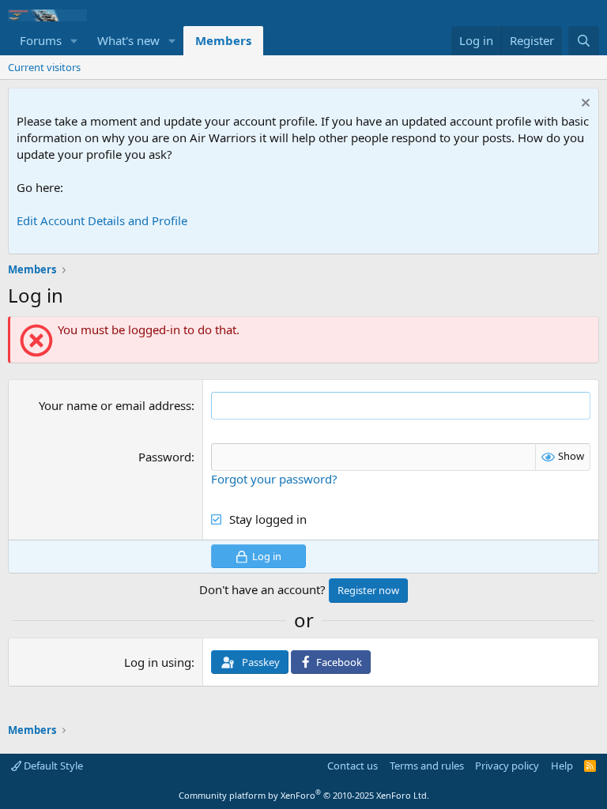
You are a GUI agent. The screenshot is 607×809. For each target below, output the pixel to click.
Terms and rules (427, 765)
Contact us (352, 765)
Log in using (157, 662)
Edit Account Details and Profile (102, 220)
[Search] (583, 40)
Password (164, 457)
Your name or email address (115, 405)
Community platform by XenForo (304, 795)
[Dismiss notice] (583, 104)
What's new (128, 40)
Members (223, 40)
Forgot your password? (274, 479)
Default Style (52, 765)
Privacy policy (507, 765)
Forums (41, 40)
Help (562, 765)
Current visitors (44, 67)
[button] (74, 40)
